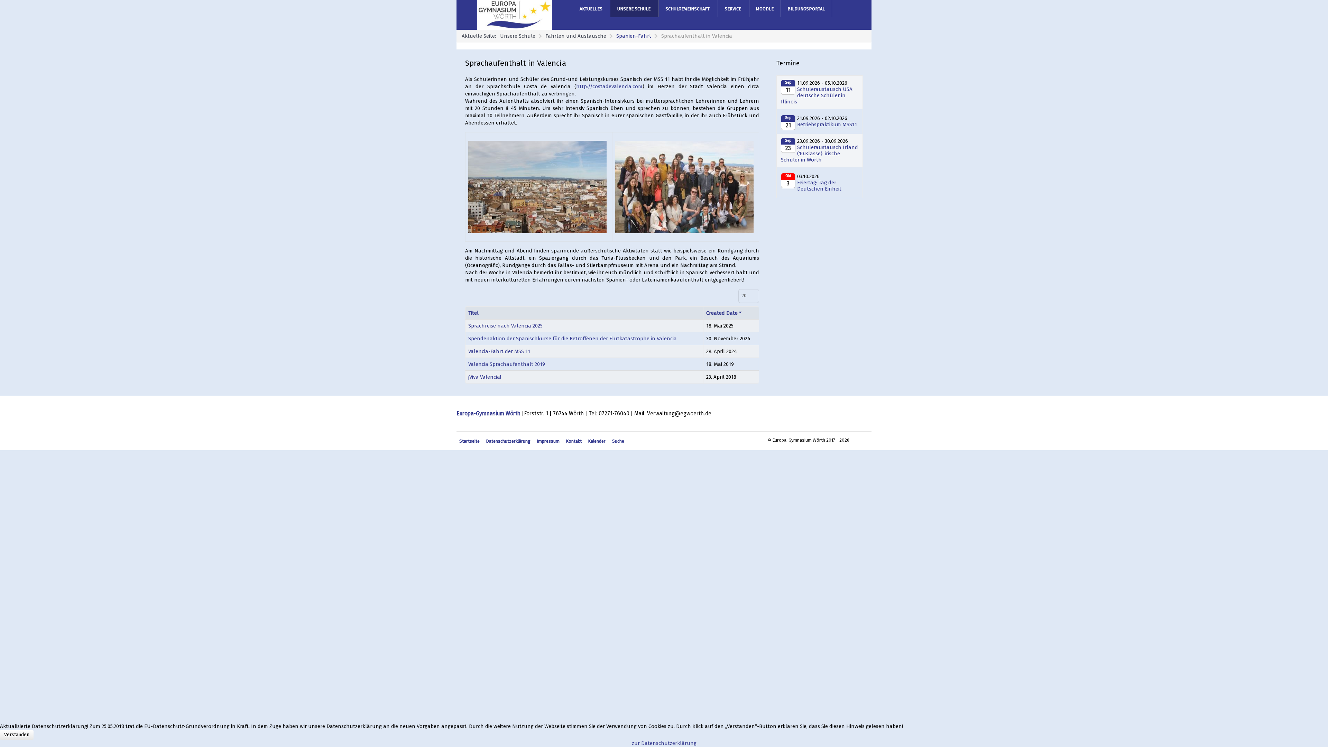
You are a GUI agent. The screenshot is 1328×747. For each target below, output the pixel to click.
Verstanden (16, 735)
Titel (473, 313)
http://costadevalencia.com (609, 86)
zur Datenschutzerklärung (664, 743)
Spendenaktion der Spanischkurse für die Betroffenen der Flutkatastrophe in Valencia (572, 338)
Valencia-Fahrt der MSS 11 (499, 351)
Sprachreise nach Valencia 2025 (505, 326)
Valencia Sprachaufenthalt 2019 (506, 364)
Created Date (722, 313)
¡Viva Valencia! (484, 377)
